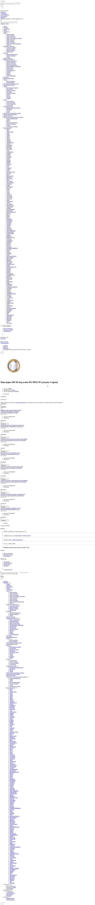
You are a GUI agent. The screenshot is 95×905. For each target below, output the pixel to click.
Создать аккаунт (5, 343)
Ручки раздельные (11, 103)
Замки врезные (10, 34)
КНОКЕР (9, 247)
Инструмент (10, 89)
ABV (8, 130)
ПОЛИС (9, 276)
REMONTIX (10, 186)
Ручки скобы (10, 105)
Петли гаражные (11, 81)
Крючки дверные (11, 50)
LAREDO (9, 168)
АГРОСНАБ (10, 206)
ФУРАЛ (8, 307)
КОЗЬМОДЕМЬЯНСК (12, 248)
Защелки (6, 53)
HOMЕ (8, 162)
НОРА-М (9, 268)
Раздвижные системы (9, 85)
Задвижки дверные (11, 47)
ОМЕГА (9, 271)
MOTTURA (10, 178)
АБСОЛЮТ (9, 204)
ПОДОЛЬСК (10, 273)
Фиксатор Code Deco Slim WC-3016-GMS (11, 468)
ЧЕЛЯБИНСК (10, 315)
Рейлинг (9, 74)
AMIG (8, 134)
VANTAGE (9, 196)
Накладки (6, 77)
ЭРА (8, 321)
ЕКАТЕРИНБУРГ (11, 230)
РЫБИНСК (9, 284)
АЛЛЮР (9, 208)
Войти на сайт (4, 341)
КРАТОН (9, 249)
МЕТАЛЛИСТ (10, 257)
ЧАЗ (8, 313)
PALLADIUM (10, 182)
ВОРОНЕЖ (9, 220)
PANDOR (9, 184)
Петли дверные (10, 82)
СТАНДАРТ (10, 297)
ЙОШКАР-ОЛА (11, 237)
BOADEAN (10, 145)
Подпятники (10, 69)
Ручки (5, 99)
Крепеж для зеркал (11, 63)
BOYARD (9, 148)
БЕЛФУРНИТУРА (11, 212)
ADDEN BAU (10, 132)
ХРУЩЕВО (10, 309)
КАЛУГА (9, 239)
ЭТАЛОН (9, 323)
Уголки (8, 110)
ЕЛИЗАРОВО (10, 232)
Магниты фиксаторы (12, 65)
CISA (8, 150)
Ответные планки (11, 93)
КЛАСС (9, 245)
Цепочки (9, 97)
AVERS (8, 144)
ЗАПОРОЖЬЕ (10, 233)
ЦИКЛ (8, 312)
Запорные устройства (9, 46)
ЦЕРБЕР (9, 311)
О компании (4, 13)
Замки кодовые (10, 41)
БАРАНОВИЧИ (11, 209)
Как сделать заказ (8, 553)
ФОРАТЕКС (10, 305)
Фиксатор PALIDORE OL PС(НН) (9, 412)
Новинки (6, 27)
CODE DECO (10, 152)
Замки (5, 33)
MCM (8, 174)
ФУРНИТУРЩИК (11, 308)
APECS (8, 138)
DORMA (9, 153)
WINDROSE (10, 201)
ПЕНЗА (9, 272)
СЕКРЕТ (9, 289)
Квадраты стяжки (11, 90)
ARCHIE (9, 141)
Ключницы (9, 91)
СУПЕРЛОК (10, 300)
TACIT (8, 190)
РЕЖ (8, 280)
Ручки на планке (11, 102)
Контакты (3, 17)
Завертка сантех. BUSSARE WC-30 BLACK (12, 426)
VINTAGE (9, 198)
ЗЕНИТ (8, 234)
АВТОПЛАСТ (10, 205)
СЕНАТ (9, 291)
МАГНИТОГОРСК (11, 256)
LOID (8, 170)
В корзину (3, 406)
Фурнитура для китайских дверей (12, 113)
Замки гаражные (11, 35)
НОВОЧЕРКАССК (11, 267)
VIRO (8, 200)
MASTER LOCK (11, 172)
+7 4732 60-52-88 (17, 535)
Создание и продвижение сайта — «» (15, 572)
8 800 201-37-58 (4, 23)
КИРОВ (9, 243)
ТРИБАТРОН (10, 303)
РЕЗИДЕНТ (10, 281)
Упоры (8, 95)
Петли (5, 79)
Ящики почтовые (8, 116)
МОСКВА (9, 263)
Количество (4, 403)
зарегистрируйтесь (21, 402)
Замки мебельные (11, 62)
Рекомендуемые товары (7, 410)
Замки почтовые (11, 42)
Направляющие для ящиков (13, 66)
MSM (8, 180)
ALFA (8, 133)
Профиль (9, 71)
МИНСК (9, 260)
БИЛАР (8, 213)
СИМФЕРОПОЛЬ (11, 293)
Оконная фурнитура (9, 78)
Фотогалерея (4, 16)
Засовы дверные (11, 49)
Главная (6, 345)
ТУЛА (8, 304)
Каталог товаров (7, 325)
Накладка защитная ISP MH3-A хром (10, 509)
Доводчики (6, 31)
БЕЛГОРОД (10, 210)
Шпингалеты (10, 51)
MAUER (9, 173)
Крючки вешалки (8, 58)
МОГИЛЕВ (9, 261)
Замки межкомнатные (12, 54)
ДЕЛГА (8, 226)
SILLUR (9, 188)
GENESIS (9, 157)
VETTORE (9, 197)
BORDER (9, 146)
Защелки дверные (11, 55)
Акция (5, 26)
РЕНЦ (8, 283)
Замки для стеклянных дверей (14, 38)
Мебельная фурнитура (9, 59)
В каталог (3, 12)
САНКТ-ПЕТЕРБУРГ (12, 287)
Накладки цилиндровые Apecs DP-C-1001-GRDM (13, 440)
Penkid (8, 185)
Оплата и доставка (8, 554)
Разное (8, 73)
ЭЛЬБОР (9, 320)
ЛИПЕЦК (9, 253)
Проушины (9, 109)
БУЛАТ (8, 216)
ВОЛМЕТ (9, 218)
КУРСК (8, 252)
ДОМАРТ (9, 228)
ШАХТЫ (9, 317)
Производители (8, 128)
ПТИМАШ (9, 279)
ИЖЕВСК (9, 236)
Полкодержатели (11, 70)
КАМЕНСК (10, 240)
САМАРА (9, 285)
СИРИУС (9, 295)
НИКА (8, 265)
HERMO (9, 161)
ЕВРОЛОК (9, 229)
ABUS (8, 129)
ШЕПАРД (9, 319)
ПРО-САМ (9, 277)
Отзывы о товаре (17, 410)
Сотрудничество (5, 14)
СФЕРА (8, 301)
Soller (8, 189)
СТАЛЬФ (9, 296)
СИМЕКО (9, 292)
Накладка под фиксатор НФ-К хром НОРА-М (12, 495)
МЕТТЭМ (9, 259)
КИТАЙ (9, 244)
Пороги (8, 94)
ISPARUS (9, 164)
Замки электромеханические (14, 43)
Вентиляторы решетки (12, 87)
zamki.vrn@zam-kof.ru (17, 539)
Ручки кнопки (10, 101)
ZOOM (8, 202)
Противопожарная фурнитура (11, 83)
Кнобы (8, 57)
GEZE (8, 158)
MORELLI (9, 177)
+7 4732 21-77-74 (8, 535)
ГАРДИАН (9, 221)
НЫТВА (9, 269)
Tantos (8, 192)
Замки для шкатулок (12, 61)
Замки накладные (11, 37)
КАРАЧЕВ (9, 241)
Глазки (5, 30)
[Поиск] (16, 3)
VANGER (9, 194)
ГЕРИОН (9, 222)
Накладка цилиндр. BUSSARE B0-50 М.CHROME (13, 482)
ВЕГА (8, 217)
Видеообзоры (7, 556)
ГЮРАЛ (9, 225)
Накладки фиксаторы (12, 122)
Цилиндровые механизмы (10, 114)
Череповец (9, 316)
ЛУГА (8, 255)
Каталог (6, 347)
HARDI (8, 160)
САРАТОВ (9, 288)
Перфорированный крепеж (13, 108)
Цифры (8, 98)
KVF (8, 166)
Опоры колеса (10, 67)
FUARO (9, 156)
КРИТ (8, 251)
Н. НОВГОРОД (10, 264)
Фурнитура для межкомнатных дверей (13, 117)
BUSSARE (9, 149)
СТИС (8, 299)
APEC (8, 137)
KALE (8, 165)
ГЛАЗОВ (9, 224)
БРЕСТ (8, 214)
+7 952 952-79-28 (26, 535)
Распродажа (7, 29)
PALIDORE (9, 181)
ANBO (8, 136)
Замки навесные (11, 39)
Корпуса (9, 45)
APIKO (8, 140)
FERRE (8, 154)
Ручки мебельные (11, 75)
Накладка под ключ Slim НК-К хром (10, 454)
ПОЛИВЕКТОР (11, 275)
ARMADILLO (10, 142)
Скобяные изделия (8, 106)
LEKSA (8, 169)
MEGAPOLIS (10, 176)
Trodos (8, 193)
